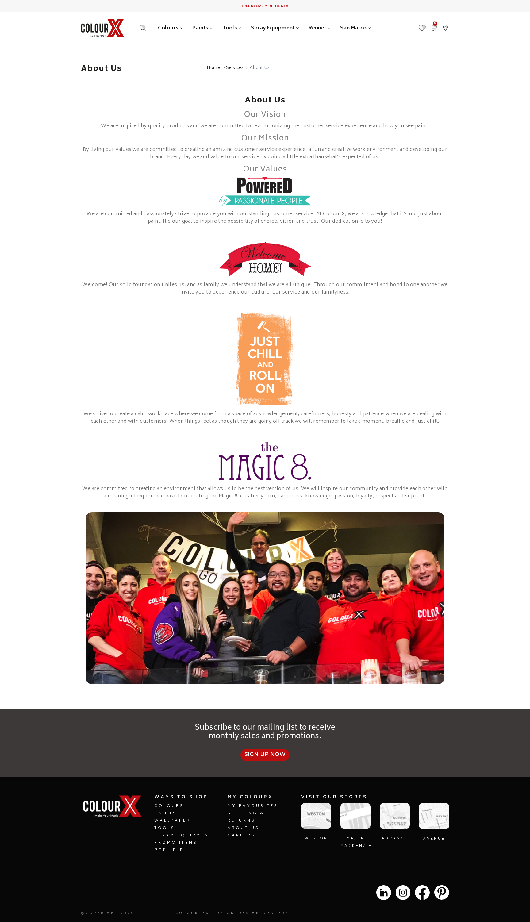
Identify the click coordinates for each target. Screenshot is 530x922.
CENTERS (276, 913)
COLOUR (187, 913)
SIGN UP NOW (265, 755)
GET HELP (169, 850)
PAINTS (165, 813)
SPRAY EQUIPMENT (183, 835)
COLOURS (169, 806)
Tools (230, 28)
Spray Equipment (273, 28)
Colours (169, 28)
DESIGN (249, 913)
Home (213, 68)
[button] (445, 25)
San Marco (354, 28)
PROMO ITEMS (176, 843)
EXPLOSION (218, 913)
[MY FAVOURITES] (422, 25)
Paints (200, 28)
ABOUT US (243, 828)
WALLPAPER (172, 821)
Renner (318, 28)
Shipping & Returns (246, 817)
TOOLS (164, 828)
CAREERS (241, 835)
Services (235, 68)
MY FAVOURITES (253, 806)
